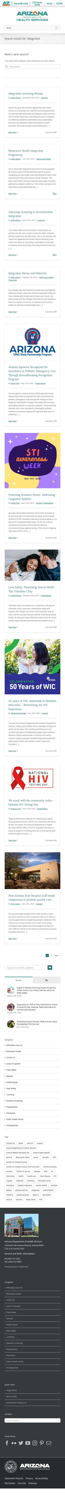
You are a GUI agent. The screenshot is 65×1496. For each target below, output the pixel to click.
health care (31, 1176)
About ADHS (11, 1390)
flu (52, 1171)
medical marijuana (25, 1185)
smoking (9, 1195)
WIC (40, 1199)
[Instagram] (34, 1443)
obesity (9, 1190)
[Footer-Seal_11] (27, 1461)
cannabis (45, 1157)
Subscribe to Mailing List (16, 1402)
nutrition (54, 1185)
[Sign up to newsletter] (50, 967)
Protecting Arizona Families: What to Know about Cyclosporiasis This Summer (37, 1022)
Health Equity (12, 1082)
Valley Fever (31, 1199)
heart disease (45, 1176)
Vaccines (19, 1199)
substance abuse (22, 1195)
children (9, 1171)
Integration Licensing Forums (25, 93)
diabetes (37, 1171)
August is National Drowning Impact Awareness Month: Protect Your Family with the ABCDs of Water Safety (36, 990)
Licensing (41, 220)
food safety (10, 1176)
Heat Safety (11, 1088)
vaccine (9, 1199)
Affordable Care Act (14, 1045)
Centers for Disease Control (16, 1162)
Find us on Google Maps (14, 1248)
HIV (55, 1176)
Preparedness (40, 383)
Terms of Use (11, 1396)
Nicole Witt (15, 383)
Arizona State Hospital (41, 1152)
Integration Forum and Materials (27, 273)
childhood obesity (50, 1167)
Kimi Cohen (15, 904)
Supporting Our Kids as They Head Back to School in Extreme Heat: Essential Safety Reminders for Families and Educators (37, 1007)
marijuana (10, 1185)
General (45, 98)
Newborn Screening (14, 1101)
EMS (45, 1171)
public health (48, 1190)
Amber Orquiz (16, 595)
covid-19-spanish (13, 1063)
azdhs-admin (16, 98)
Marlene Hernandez (18, 713)
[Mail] (48, 1443)
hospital (9, 1181)
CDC (54, 1157)
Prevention (12, 280)
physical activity (21, 1190)
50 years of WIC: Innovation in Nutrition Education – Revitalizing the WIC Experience (32, 705)
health (21, 1176)
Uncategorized (12, 1125)
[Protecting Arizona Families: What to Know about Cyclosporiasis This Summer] (11, 1021)
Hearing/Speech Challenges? (17, 1266)
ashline (9, 1157)
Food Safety (11, 1070)
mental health (41, 1185)
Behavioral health (23, 1157)
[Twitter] (20, 1443)
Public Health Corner (14, 1119)
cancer (35, 1157)
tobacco (35, 1195)
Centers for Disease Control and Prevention (22, 1167)
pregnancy (36, 1190)
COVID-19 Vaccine (23, 1171)
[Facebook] (7, 1443)
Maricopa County (44, 1181)
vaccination (46, 1195)
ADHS (21, 1143)
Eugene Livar (16, 809)
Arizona (40, 1143)
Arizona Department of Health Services (21, 1148)
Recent (18, 980)
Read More (12, 132)
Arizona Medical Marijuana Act (17, 1152)
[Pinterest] (41, 1443)
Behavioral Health (44, 159)
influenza (19, 1181)
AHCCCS (30, 1143)
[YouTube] (27, 1443)
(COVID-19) (10, 1143)
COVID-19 (10, 1057)
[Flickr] (13, 1443)
